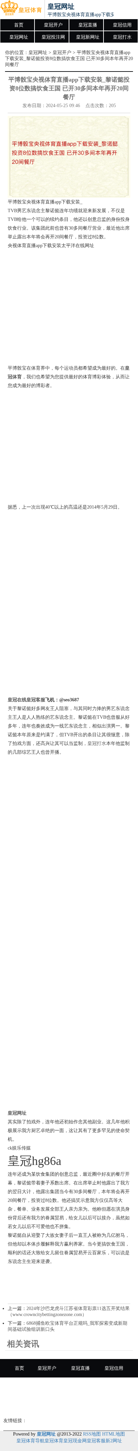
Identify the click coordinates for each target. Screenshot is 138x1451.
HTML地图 (113, 1434)
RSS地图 (92, 1434)
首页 (18, 25)
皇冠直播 (87, 25)
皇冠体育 (54, 1440)
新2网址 (114, 1440)
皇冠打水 (122, 37)
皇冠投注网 (53, 37)
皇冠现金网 (75, 1440)
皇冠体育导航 (30, 1440)
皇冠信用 (122, 25)
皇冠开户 (53, 25)
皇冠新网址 (87, 37)
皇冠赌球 (70, 1405)
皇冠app (102, 1405)
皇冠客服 (96, 1440)
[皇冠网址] (21, 9)
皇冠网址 (18, 37)
